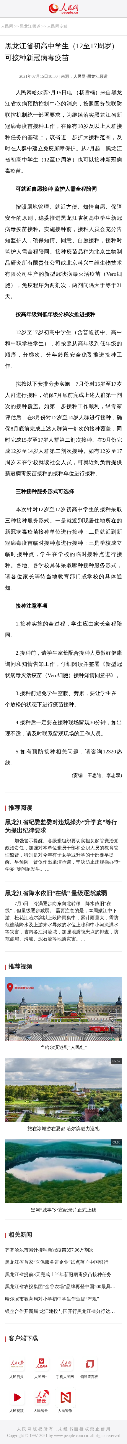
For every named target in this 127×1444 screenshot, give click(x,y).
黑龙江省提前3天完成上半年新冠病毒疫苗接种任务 (58, 1274)
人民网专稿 (57, 26)
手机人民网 (65, 1377)
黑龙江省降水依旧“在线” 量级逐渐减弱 (56, 893)
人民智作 (65, 1411)
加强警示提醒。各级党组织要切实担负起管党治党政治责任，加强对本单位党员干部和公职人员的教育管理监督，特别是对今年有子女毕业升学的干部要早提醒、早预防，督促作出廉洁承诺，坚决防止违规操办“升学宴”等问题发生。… (63, 855)
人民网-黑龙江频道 (90, 76)
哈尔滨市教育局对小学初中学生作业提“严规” (52, 1298)
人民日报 (16, 1377)
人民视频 (16, 1411)
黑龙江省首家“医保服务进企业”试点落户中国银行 (56, 1262)
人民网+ (40, 1377)
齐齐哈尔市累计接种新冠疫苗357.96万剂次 (49, 1249)
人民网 (7, 26)
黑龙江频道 (30, 26)
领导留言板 (89, 1377)
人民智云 (41, 1411)
